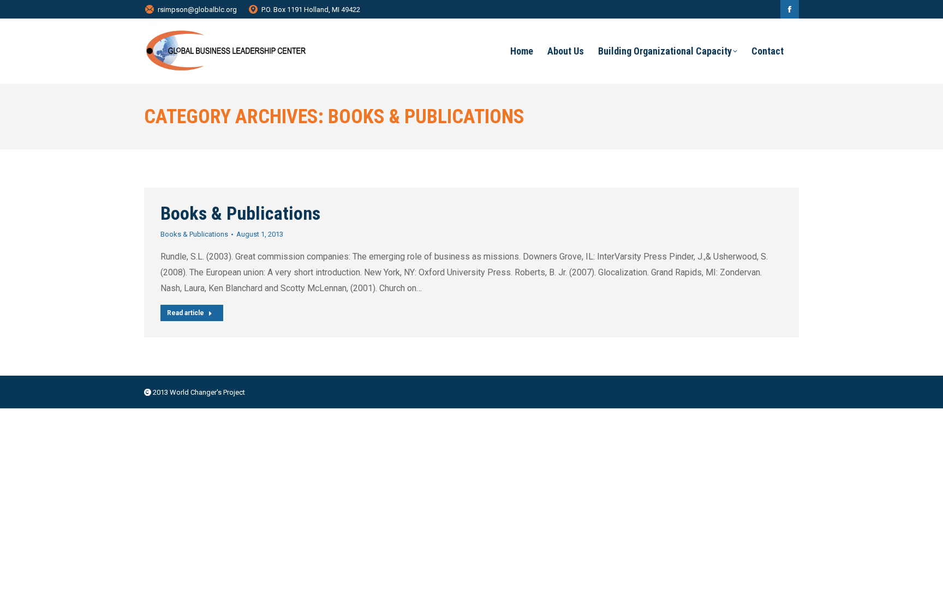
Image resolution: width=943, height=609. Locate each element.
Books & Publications (240, 213)
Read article (185, 313)
